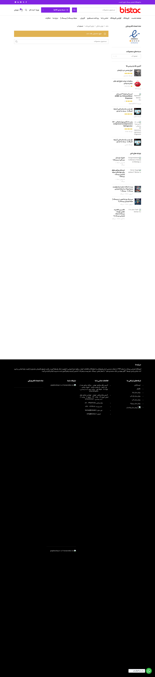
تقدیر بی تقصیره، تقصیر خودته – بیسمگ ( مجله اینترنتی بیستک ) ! (119, 213)
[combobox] (126, 56)
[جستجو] (74, 10)
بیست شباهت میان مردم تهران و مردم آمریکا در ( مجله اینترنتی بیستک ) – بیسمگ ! (123, 189)
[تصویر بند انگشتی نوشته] (133, 161)
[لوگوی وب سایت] (130, 10)
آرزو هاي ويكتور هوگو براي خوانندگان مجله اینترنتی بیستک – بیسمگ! (118, 173)
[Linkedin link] (18, 2)
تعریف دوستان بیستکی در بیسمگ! (119, 159)
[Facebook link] (26, 2)
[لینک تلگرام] (15, 2)
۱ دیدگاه (122, 194)
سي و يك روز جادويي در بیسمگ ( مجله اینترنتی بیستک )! (122, 200)
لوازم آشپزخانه (89, 26)
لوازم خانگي (99, 26)
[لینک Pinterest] (20, 2)
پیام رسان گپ (136, 400)
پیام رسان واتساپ (131, 408)
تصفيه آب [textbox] (135, 56)
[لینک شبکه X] (23, 2)
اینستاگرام (137, 385)
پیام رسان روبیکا (135, 403)
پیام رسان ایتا (136, 392)
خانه (107, 26)
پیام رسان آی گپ (135, 396)
